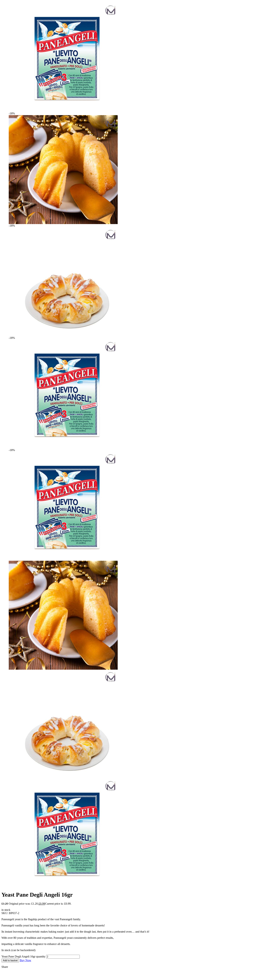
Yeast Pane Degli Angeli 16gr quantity (23, 956)
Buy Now (25, 960)
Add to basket (10, 960)
